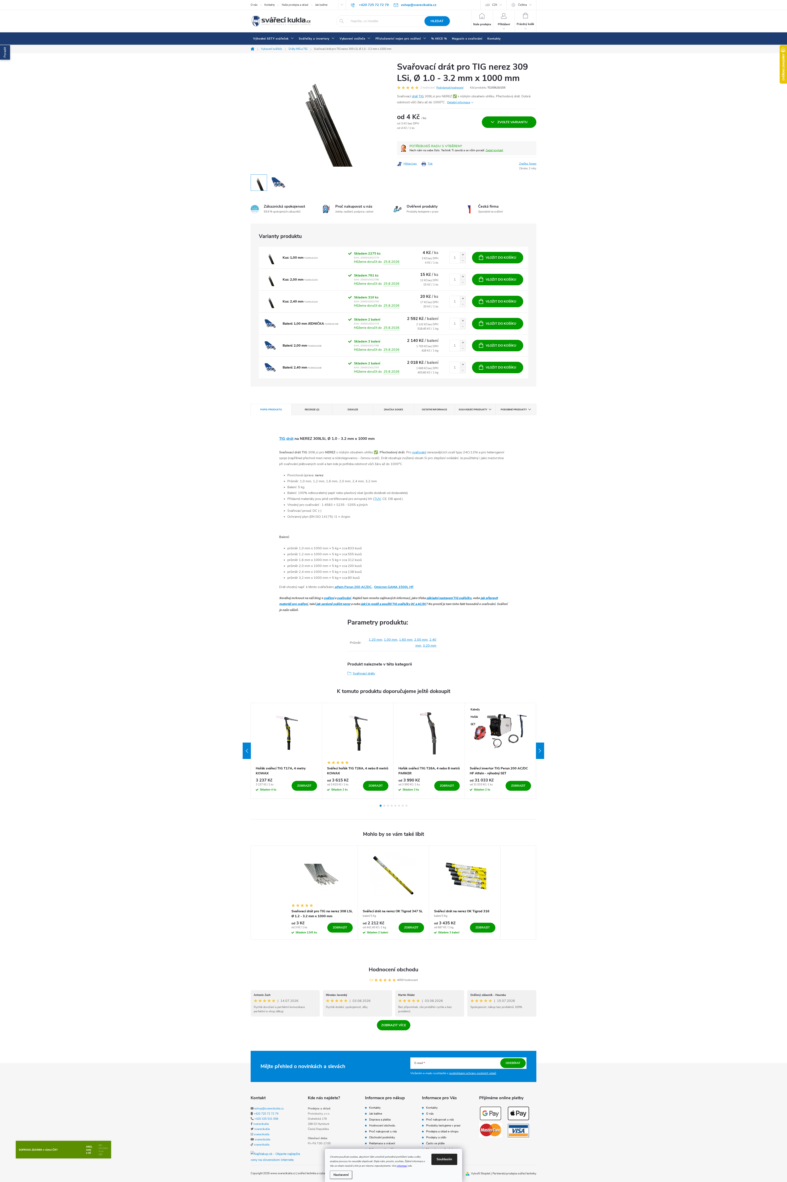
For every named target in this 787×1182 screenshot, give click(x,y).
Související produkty (473, 409)
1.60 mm (406, 639)
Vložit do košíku (501, 257)
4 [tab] (392, 806)
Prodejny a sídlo (436, 1137)
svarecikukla (261, 1124)
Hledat (437, 21)
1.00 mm (390, 639)
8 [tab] (406, 806)
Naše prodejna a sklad (295, 5)
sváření (329, 598)
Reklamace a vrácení (382, 1143)
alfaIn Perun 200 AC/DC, (353, 587)
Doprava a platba (380, 1119)
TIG (421, 96)
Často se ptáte (435, 1143)
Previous (247, 751)
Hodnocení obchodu (393, 969)
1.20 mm (375, 639)
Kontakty (269, 5)
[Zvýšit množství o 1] (463, 255)
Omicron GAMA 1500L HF (394, 587)
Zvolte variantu (512, 122)
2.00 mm (421, 639)
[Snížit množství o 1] (463, 260)
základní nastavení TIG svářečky (448, 598)
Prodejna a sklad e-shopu (442, 1131)
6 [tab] (399, 806)
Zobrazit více (393, 1025)
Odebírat (513, 1063)
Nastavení (341, 1175)
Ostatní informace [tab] (434, 409)
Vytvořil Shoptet (480, 1173)
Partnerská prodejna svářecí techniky (514, 1173)
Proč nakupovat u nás (383, 1131)
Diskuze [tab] (353, 409)
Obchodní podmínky (382, 1137)
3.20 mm (429, 645)
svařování (419, 452)
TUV (377, 499)
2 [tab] (384, 806)
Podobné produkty (514, 409)
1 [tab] (381, 806)
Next (540, 751)
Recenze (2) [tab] (312, 409)
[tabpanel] (286, 751)
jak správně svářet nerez (333, 604)
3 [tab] (388, 806)
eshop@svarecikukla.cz (269, 1108)
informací (402, 1165)
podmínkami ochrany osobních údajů (472, 1073)
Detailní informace (458, 102)
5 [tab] (395, 806)
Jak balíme (321, 5)
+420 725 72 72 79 (266, 1114)
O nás (254, 5)
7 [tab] (403, 806)
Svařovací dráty (364, 673)
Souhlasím (444, 1159)
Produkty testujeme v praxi (443, 1125)
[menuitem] (273, 38)
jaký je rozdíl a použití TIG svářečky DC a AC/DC (393, 604)
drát (415, 96)
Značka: (527, 164)
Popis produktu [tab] (271, 409)
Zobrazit (304, 786)
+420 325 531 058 (266, 1119)
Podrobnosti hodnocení (449, 87)
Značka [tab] (393, 409)
